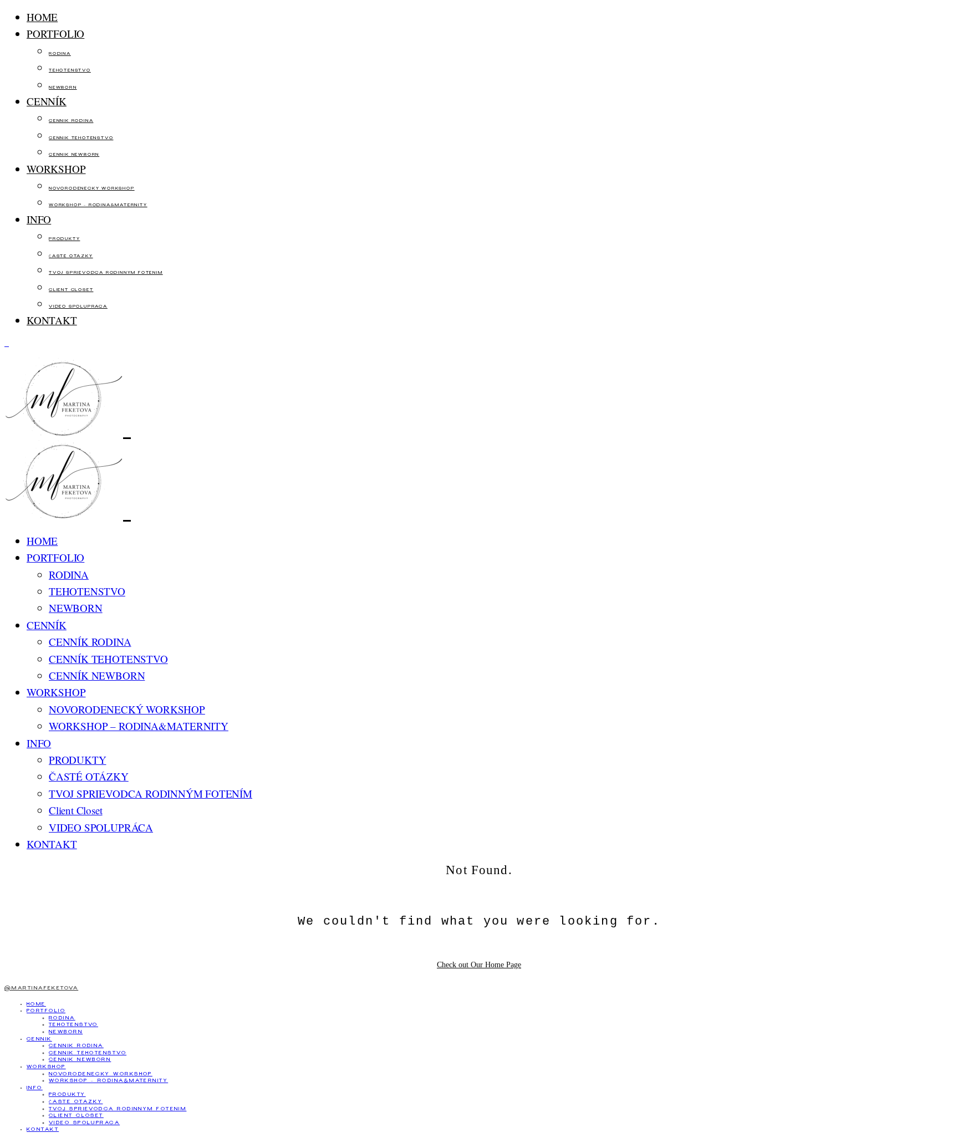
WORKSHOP (56, 169)
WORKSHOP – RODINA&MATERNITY (98, 205)
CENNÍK (47, 101)
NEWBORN (63, 87)
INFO (39, 219)
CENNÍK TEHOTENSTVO (81, 138)
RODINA (60, 54)
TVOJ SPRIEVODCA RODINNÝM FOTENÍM (106, 273)
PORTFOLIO (55, 33)
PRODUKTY (64, 239)
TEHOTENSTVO (70, 70)
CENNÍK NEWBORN (74, 154)
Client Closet (71, 290)
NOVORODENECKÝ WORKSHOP (92, 188)
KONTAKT (52, 320)
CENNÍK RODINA (71, 121)
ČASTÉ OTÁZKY (71, 256)
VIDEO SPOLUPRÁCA (78, 306)
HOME (42, 17)
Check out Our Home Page (479, 965)
